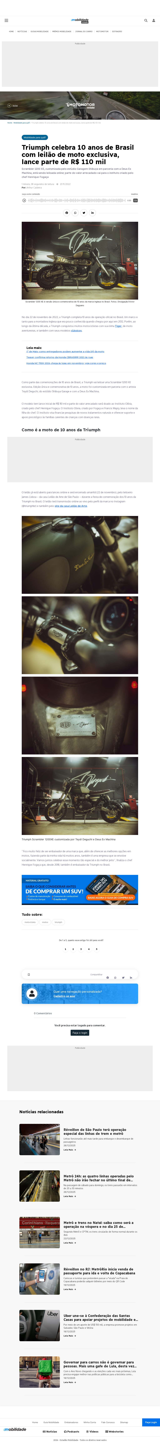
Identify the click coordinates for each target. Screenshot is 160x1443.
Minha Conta (90, 1422)
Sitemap (124, 1422)
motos (45, 922)
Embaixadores (71, 1422)
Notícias (51, 1431)
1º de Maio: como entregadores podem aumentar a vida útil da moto (65, 351)
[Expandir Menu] (6, 20)
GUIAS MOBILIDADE (40, 31)
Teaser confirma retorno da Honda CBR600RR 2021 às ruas (59, 357)
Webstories (116, 1431)
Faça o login (80, 1032)
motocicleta (30, 922)
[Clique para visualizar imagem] (80, 554)
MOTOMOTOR (102, 31)
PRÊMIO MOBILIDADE (61, 31)
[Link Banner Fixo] (80, 890)
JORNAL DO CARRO (83, 31)
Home (9, 123)
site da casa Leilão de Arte (71, 506)
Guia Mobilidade (51, 1422)
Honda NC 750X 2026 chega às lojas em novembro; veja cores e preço (66, 363)
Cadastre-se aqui (64, 996)
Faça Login (151, 1422)
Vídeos (93, 1431)
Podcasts (73, 1431)
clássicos (76, 330)
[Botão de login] (154, 20)
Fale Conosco (108, 1422)
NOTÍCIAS (22, 31)
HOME (11, 31)
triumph (58, 922)
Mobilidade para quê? (22, 123)
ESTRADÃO (117, 31)
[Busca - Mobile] (146, 20)
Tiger (118, 326)
